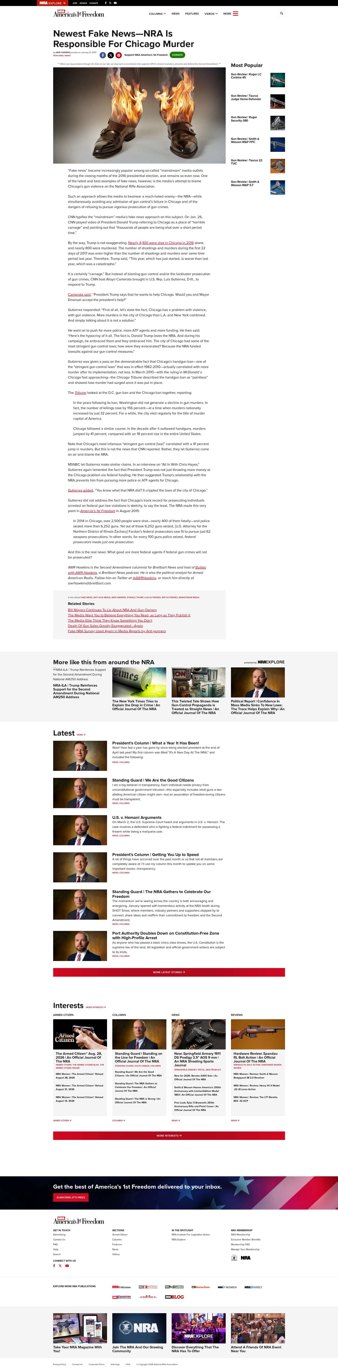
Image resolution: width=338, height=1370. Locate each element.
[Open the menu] (235, 13)
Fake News (86, 597)
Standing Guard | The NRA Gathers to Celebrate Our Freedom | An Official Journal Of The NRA (136, 1087)
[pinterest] (119, 53)
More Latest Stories (183, 972)
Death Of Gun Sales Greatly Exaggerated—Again (105, 625)
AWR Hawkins (118, 597)
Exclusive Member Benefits (246, 1239)
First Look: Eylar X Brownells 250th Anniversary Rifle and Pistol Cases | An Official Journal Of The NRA (196, 1106)
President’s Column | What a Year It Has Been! (155, 743)
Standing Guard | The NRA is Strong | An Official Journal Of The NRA (137, 1100)
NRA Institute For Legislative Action (191, 1234)
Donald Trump (135, 597)
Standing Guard (124, 1065)
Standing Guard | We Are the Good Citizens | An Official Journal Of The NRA (138, 1073)
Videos (210, 14)
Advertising (59, 1234)
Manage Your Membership (245, 1249)
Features (192, 14)
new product (213, 1069)
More (80, 734)
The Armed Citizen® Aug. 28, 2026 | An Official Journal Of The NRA (79, 1057)
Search (57, 1254)
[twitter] (111, 53)
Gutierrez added (80, 490)
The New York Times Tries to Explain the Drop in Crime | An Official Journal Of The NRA (136, 705)
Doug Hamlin (142, 1065)
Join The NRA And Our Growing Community (137, 1349)
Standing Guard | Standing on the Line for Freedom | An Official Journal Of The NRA (138, 1057)
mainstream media (189, 597)
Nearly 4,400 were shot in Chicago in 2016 (161, 242)
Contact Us (59, 1239)
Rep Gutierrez (170, 597)
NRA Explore (179, 1239)
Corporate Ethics (97, 1364)
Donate (94, 3)
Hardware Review (271, 1064)
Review (237, 1068)
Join (75, 3)
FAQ (55, 1244)
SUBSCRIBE (71, 1197)
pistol (201, 1069)
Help (55, 1249)
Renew (83, 3)
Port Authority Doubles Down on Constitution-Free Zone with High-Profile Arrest (165, 935)
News (176, 14)
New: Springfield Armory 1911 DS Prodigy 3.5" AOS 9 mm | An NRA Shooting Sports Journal (197, 1059)
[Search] (281, 13)
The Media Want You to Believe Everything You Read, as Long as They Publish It (129, 615)
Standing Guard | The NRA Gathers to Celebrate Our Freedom (161, 894)
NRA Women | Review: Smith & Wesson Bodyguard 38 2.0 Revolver (256, 1076)
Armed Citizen (63, 1015)
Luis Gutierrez (152, 597)
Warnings (115, 1364)
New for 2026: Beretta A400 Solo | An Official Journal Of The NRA (196, 1077)
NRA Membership (240, 1234)
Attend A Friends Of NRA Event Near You (256, 1349)
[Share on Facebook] (103, 53)
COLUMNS (156, 1065)
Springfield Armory (185, 1069)
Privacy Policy (59, 1364)
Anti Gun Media (101, 597)
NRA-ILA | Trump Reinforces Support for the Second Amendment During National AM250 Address (76, 691)
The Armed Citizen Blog (86, 1064)
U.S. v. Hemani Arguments (136, 817)
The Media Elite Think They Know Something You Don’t (110, 620)
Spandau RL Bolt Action (247, 1064)
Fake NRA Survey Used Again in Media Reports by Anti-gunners (117, 631)
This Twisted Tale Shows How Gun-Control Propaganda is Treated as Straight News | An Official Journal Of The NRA (195, 707)
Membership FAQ (240, 1244)
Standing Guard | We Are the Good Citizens (153, 780)
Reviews (237, 1015)
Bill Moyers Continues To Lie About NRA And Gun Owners (112, 610)
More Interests (94, 1007)
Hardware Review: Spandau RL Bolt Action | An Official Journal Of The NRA (256, 1057)
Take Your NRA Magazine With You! (77, 1349)
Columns (156, 14)
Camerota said (79, 294)
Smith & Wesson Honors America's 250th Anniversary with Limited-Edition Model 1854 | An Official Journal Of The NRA (197, 1091)
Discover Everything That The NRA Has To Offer (195, 1349)
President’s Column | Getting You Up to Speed (155, 854)
